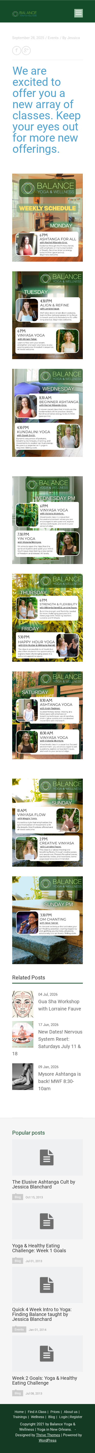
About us (70, 1412)
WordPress (48, 1440)
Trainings (20, 1417)
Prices (55, 1412)
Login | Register (70, 1417)
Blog (18, 1197)
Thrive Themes (48, 1435)
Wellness (37, 1417)
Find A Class (37, 1412)
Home (19, 1412)
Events (53, 38)
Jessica (73, 38)
